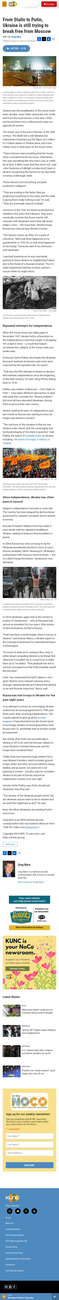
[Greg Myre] (9, 869)
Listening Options (12, 1229)
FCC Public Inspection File (16, 1241)
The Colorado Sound (14, 1271)
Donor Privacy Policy (14, 1253)
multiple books (33, 435)
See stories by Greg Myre (31, 882)
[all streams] (55, 1296)
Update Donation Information (18, 1259)
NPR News (10, 844)
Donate (50, 4)
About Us (9, 1223)
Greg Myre (16, 36)
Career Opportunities (14, 1235)
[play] (4, 1296)
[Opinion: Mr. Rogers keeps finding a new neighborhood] (12, 1031)
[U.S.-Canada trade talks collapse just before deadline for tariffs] (12, 1051)
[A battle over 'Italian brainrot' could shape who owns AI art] (12, 1071)
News (24, 1006)
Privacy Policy (11, 1247)
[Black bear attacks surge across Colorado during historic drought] (12, 1011)
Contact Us (10, 1265)
